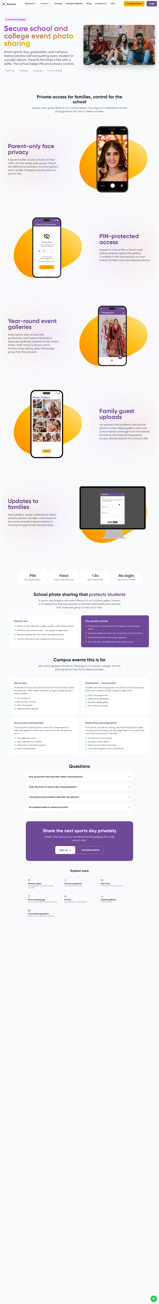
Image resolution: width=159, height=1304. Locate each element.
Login (152, 3)
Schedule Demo (134, 3)
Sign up (63, 850)
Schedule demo (90, 850)
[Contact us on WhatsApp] (154, 1299)
